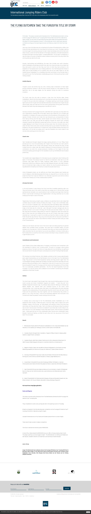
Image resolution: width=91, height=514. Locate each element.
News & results (32, 5)
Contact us (48, 5)
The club (25, 5)
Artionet (66, 494)
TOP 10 (42, 5)
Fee (38, 5)
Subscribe (67, 488)
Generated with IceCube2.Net (74, 494)
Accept (88, 512)
